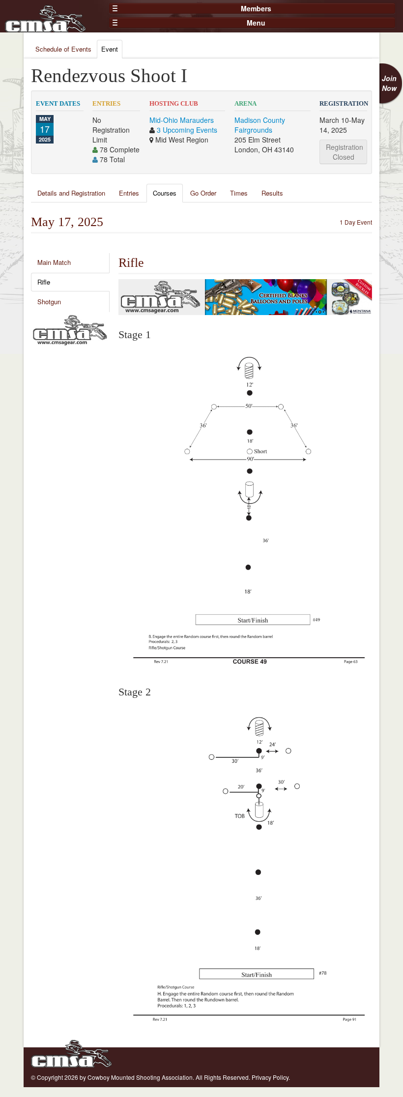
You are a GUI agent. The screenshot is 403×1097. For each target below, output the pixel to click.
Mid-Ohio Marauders (181, 120)
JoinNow (389, 83)
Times (239, 193)
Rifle (43, 282)
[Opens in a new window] (70, 329)
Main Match (54, 262)
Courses (164, 193)
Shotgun (49, 301)
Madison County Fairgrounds (259, 125)
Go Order (203, 193)
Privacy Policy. (271, 1077)
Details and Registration (71, 193)
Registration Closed (344, 152)
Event (109, 49)
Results (272, 193)
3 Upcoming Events (187, 130)
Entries (129, 193)
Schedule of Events (63, 49)
